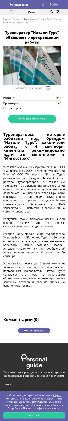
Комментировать (34, 330)
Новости (17, 19)
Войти (54, 4)
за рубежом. (57, 375)
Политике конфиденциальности (41, 408)
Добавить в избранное (29, 88)
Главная (7, 19)
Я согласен (34, 415)
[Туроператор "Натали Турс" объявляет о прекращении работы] (32, 66)
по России (42, 375)
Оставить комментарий (32, 118)
